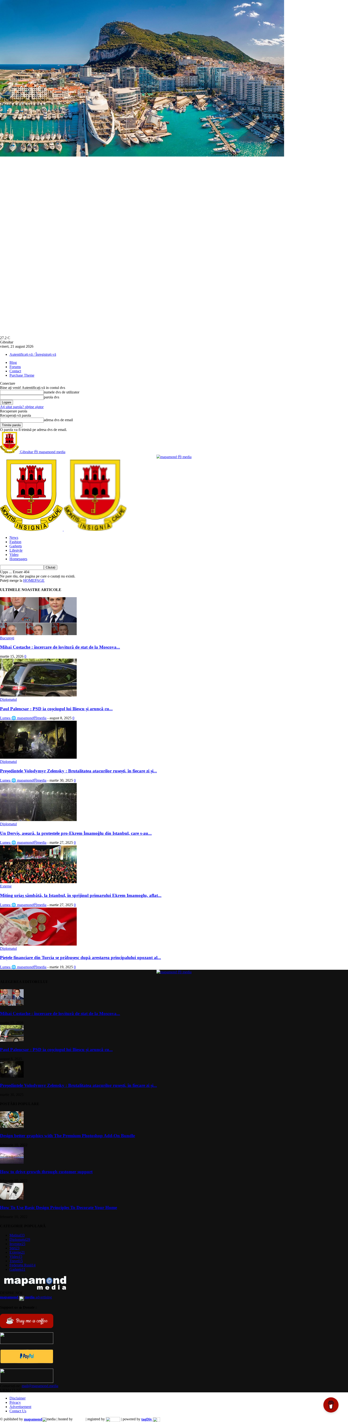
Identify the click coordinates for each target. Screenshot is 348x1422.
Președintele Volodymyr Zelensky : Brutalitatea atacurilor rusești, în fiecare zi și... (78, 770)
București (7, 638)
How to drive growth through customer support (46, 1171)
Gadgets (15, 546)
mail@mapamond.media (40, 1386)
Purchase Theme (21, 375)
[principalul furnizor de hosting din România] (79, 1419)
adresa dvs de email (58, 420)
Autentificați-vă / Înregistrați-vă (32, 354)
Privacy (15, 1402)
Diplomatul (8, 699)
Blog (13, 362)
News (13, 538)
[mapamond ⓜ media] (174, 457)
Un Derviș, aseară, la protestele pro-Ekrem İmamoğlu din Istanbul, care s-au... (76, 833)
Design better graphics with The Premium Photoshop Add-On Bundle (67, 1135)
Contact (15, 371)
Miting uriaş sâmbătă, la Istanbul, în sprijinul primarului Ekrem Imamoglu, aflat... (80, 895)
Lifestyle (15, 550)
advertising (26, 1297)
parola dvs (51, 397)
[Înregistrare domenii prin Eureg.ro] (113, 1419)
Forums (15, 367)
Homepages (18, 559)
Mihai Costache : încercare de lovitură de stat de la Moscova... (60, 647)
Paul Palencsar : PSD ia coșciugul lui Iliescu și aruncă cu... (56, 708)
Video (13, 555)
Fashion (15, 542)
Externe (6, 886)
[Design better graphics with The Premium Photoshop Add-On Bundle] (12, 1127)
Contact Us (17, 1411)
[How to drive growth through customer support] (12, 1162)
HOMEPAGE (34, 580)
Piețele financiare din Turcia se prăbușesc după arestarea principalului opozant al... (80, 957)
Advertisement (20, 1407)
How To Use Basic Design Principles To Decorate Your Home (58, 1207)
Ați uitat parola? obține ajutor (22, 407)
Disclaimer (17, 1398)
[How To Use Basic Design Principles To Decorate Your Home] (12, 1198)
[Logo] (32, 529)
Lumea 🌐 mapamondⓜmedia (23, 718)
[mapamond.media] (26, 1362)
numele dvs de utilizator (61, 392)
